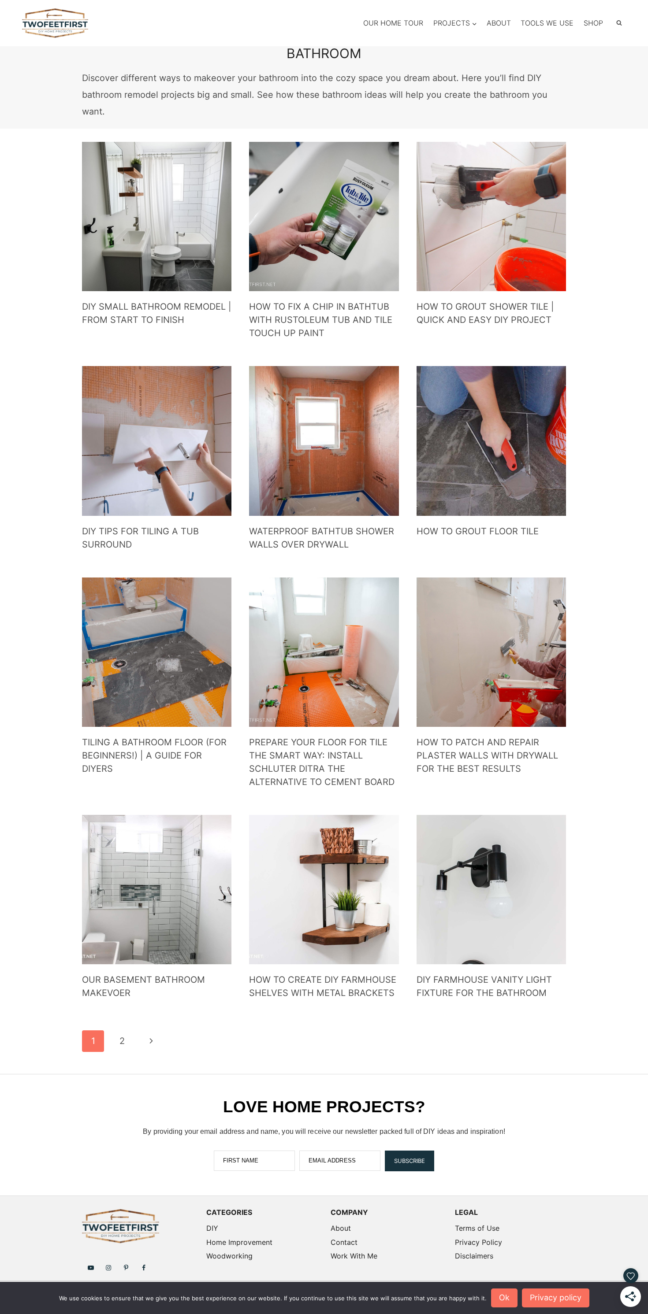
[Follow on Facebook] (144, 1267)
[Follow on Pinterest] (126, 1267)
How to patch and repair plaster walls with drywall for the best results (487, 755)
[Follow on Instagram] (108, 1267)
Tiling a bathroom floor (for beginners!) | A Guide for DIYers (154, 755)
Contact (344, 1242)
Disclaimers (474, 1255)
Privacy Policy (478, 1242)
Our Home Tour (393, 23)
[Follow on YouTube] (91, 1267)
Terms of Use (477, 1228)
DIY (212, 1228)
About (499, 23)
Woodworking (229, 1255)
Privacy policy (555, 1297)
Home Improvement (239, 1242)
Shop (593, 23)
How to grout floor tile (478, 531)
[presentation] (156, 216)
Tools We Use (547, 23)
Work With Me (354, 1255)
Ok (504, 1297)
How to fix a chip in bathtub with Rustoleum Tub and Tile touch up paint (320, 319)
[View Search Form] (619, 23)
